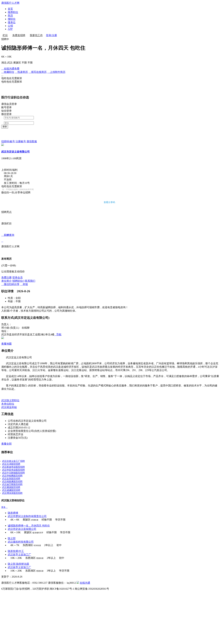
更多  (4, 507)
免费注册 (6, 277)
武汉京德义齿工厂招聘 (13, 461)
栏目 (5, 35)
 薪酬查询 (7, 238)
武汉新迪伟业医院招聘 (13, 467)
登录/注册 (51, 35)
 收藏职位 (7, 72)
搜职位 (12, 19)
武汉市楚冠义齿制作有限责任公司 (27, 516)
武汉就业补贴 (9, 407)
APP (10, 29)
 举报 (24, 284)
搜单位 (12, 22)
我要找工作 (36, 35)
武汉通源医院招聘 (11, 487)
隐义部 (12, 538)
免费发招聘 (18, 35)
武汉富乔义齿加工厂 (19, 554)
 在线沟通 (10, 68)
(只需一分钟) (8, 265)
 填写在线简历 (37, 72)
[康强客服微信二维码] (78, 582)
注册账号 (21, 141)
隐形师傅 (13, 512)
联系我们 (30, 280)
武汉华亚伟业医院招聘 (13, 470)
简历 (10, 15)
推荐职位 (13, 12)
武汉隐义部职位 (10, 400)
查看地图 (6, 343)
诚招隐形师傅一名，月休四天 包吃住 (29, 525)
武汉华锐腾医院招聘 (12, 475)
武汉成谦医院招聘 (11, 490)
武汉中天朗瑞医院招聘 (13, 473)
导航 (57, 334)
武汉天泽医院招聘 (11, 464)
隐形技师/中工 (16, 551)
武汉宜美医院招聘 (11, 478)
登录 (5, 126)
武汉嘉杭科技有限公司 (21, 541)
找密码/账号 (8, 141)
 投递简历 (21, 72)
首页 (10, 8)
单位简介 (6, 280)
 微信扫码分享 (10, 284)
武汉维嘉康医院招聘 (12, 481)
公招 (10, 25)
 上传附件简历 (56, 72)
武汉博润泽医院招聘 (12, 493)
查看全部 (6, 443)
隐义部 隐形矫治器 (18, 564)
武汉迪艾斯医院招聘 (12, 484)
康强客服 (32, 141)
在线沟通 (85, 582)
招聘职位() (18, 280)
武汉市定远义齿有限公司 (15, 151)
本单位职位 (7, 403)
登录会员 (17, 277)
